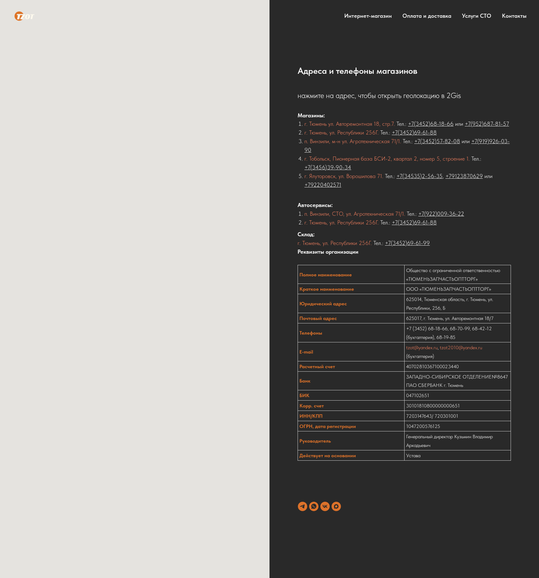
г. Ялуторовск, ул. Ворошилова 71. (343, 176)
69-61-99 (418, 243)
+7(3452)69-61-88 (414, 132)
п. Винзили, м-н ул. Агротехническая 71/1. (353, 141)
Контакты (514, 15)
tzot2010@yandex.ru (461, 347)
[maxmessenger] (336, 506)
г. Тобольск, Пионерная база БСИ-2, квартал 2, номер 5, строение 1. (387, 158)
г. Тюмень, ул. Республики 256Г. (341, 132)
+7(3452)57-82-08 (437, 141)
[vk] (325, 506)
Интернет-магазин (368, 15)
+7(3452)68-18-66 (431, 123)
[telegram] (302, 506)
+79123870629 (464, 176)
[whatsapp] (313, 506)
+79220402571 (322, 184)
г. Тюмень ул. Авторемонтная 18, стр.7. (350, 123)
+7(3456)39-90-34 (327, 167)
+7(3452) (396, 243)
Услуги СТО (476, 15)
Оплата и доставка (426, 15)
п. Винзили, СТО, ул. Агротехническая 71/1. (354, 213)
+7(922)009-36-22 (441, 213)
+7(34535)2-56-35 (419, 176)
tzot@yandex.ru (422, 347)
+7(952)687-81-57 (487, 123)
